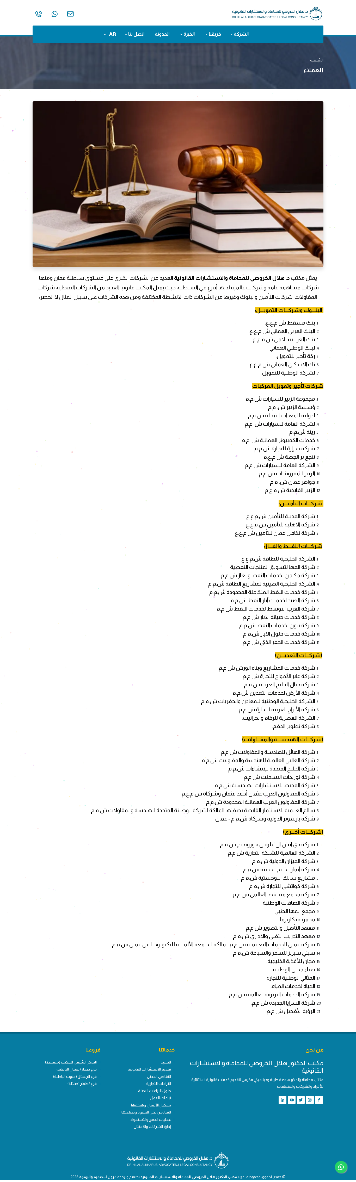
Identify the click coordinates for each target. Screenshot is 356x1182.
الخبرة (189, 34)
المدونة (162, 34)
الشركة (241, 34)
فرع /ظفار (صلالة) (82, 1083)
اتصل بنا (135, 34)
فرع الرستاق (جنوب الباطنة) (75, 1076)
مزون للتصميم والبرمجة (97, 1177)
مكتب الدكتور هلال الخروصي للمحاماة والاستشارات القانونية (188, 1177)
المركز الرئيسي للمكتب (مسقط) (71, 1062)
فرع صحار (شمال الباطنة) (77, 1069)
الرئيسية (316, 60)
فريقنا (214, 34)
